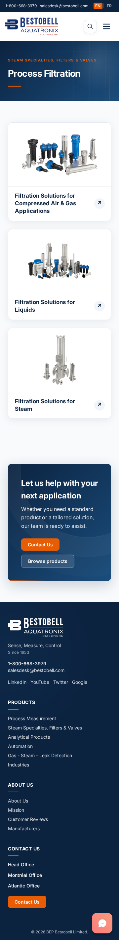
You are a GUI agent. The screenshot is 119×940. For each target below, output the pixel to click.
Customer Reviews (28, 819)
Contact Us (40, 544)
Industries (18, 764)
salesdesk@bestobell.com (64, 5)
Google (79, 682)
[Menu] (106, 26)
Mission (16, 810)
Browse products (47, 561)
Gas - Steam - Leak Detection (40, 755)
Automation (20, 746)
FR (109, 5)
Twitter (60, 682)
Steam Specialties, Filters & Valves (52, 60)
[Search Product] (90, 26)
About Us (18, 800)
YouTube (39, 682)
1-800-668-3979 (21, 5)
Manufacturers (24, 828)
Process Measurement (32, 718)
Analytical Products (29, 737)
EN (97, 5)
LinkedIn (17, 682)
